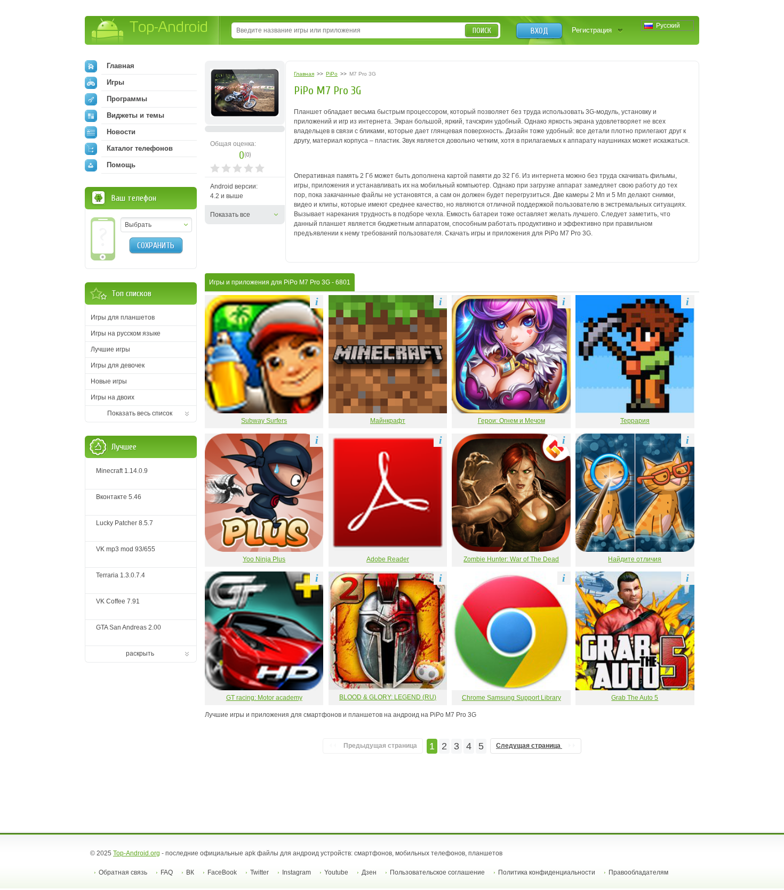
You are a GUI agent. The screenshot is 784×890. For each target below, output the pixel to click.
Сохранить (155, 245)
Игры (115, 82)
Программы (127, 99)
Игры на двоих (112, 397)
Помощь (121, 165)
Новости (121, 132)
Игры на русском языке (126, 333)
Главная (120, 66)
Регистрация (592, 30)
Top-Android (150, 31)
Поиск (482, 30)
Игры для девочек (118, 365)
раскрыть (140, 653)
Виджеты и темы (135, 115)
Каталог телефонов (140, 148)
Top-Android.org (136, 853)
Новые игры (109, 381)
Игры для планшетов (123, 317)
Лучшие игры (110, 349)
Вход (539, 31)
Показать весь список (139, 413)
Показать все (230, 214)
